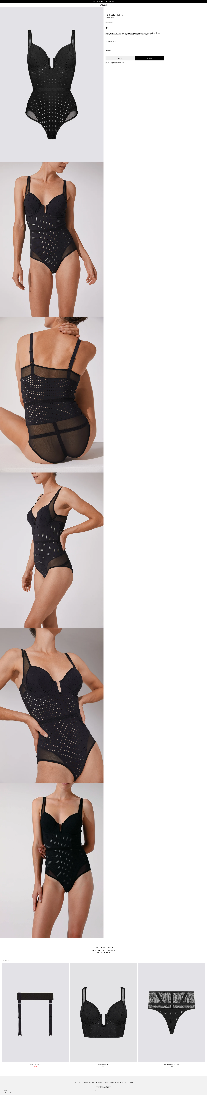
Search (196, 4)
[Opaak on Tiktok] (10, 1093)
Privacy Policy (124, 1082)
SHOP (4, 4)
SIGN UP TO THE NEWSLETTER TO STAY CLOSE (103, 1)
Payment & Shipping (89, 1082)
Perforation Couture (110, 17)
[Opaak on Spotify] (8, 1093)
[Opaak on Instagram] (5, 1093)
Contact (107, 63)
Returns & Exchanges (102, 1082)
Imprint (132, 1082)
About (74, 1082)
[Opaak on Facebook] (3, 1093)
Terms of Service (114, 1082)
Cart (202, 4)
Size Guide (122, 62)
